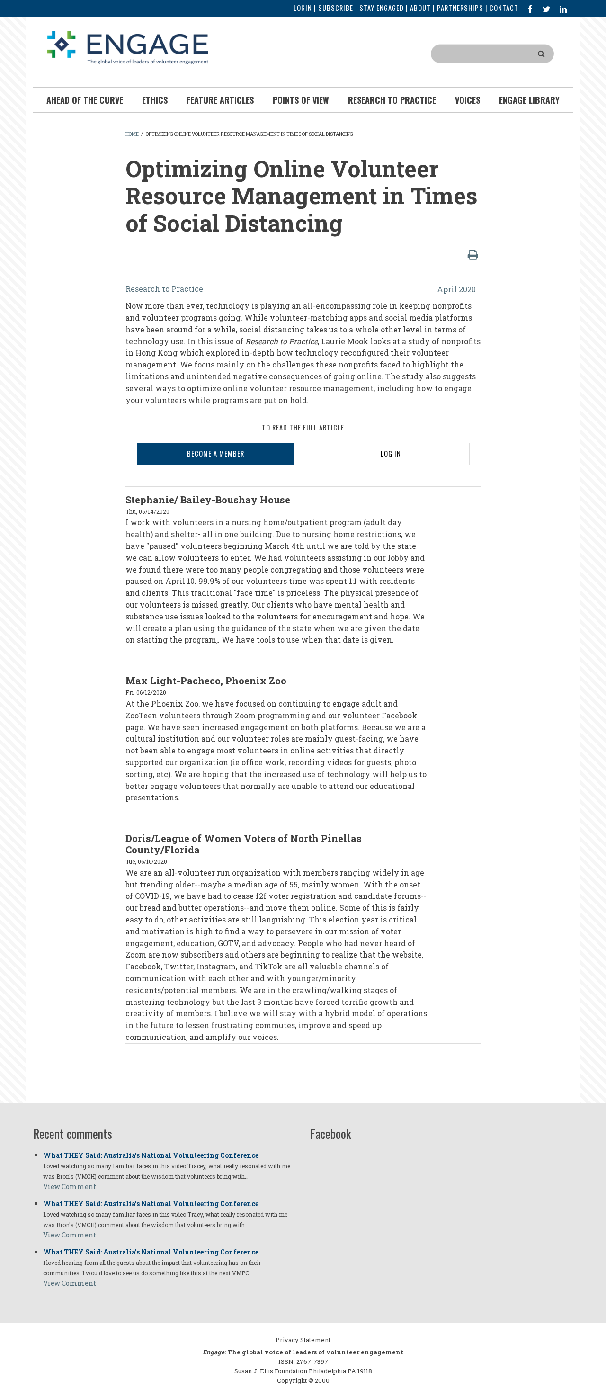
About (420, 8)
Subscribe (335, 8)
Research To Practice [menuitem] (392, 100)
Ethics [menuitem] (155, 100)
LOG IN (391, 453)
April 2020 (456, 289)
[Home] (127, 47)
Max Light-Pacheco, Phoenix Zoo (205, 680)
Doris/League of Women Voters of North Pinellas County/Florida (243, 844)
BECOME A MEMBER (215, 453)
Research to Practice (164, 289)
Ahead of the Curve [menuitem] (84, 100)
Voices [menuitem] (467, 100)
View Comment (69, 1186)
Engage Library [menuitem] (529, 100)
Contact (504, 8)
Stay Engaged (381, 8)
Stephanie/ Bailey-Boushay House (207, 499)
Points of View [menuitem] (301, 100)
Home (132, 134)
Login (303, 8)
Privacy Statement (303, 1339)
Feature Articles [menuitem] (220, 100)
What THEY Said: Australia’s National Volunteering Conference (150, 1155)
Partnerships (460, 8)
